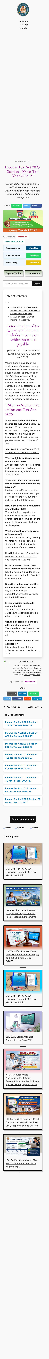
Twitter (27, 205)
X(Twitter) (36, 675)
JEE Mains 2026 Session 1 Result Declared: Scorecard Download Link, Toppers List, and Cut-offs (23, 1122)
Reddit (27, 698)
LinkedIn (27, 675)
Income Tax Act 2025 (14, 241)
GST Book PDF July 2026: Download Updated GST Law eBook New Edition (21, 872)
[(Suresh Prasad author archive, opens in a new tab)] (36, 827)
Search (37, 284)
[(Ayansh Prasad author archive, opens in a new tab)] (21, 827)
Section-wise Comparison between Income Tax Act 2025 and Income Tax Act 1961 (22, 556)
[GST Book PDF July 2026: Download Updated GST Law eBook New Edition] (23, 855)
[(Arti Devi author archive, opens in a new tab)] (8, 827)
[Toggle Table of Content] (7, 302)
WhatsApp (16, 205)
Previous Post (14, 707)
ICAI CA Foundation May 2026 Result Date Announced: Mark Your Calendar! (21, 1163)
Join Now (34, 248)
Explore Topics (13, 273)
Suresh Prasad (26, 661)
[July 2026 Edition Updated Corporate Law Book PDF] (23, 1023)
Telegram (37, 698)
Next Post (33, 707)
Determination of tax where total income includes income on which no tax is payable (25, 310)
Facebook (36, 205)
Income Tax (22, 237)
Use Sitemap (33, 273)
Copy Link (12, 693)
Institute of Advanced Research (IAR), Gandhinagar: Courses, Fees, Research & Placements (22, 913)
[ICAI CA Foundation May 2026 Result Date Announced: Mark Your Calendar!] (23, 1147)
